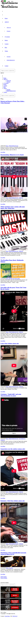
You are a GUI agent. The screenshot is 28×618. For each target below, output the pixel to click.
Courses (6, 44)
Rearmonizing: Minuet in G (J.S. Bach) (12, 155)
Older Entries (4, 576)
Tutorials (8, 56)
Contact (6, 65)
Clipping (8, 31)
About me (9, 27)
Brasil (6, 3)
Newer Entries (4, 578)
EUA (4, 3)
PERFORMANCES (11, 60)
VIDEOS (21, 197)
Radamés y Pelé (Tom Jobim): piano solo (13, 501)
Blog (6, 47)
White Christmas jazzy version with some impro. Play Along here (13, 207)
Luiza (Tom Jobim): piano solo (10, 343)
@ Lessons (7, 36)
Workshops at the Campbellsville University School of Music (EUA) (13, 553)
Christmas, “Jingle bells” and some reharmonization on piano (11, 394)
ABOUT (7, 22)
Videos (6, 51)
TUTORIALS (22, 438)
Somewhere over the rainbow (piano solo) (13, 449)
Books (6, 40)
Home (6, 18)
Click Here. (7, 616)
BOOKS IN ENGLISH (14, 278)
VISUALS (14, 616)
